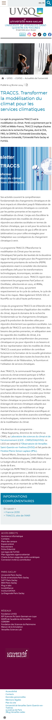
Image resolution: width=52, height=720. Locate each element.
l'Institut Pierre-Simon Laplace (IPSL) (19, 451)
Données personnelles (16, 697)
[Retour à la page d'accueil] (26, 16)
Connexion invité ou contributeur (16, 560)
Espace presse (7, 544)
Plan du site (11, 703)
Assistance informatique (12, 536)
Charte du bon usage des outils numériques (20, 557)
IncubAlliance (7, 588)
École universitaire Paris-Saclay (15, 578)
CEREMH (5, 622)
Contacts (5, 539)
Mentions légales (13, 700)
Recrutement (7, 547)
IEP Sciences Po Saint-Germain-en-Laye (19, 616)
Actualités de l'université (36, 78)
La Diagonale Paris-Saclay (12, 593)
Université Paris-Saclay (11, 575)
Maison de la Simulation (12, 627)
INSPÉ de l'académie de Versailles (16, 619)
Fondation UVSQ (9, 614)
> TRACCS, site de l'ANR (17, 515)
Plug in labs (6, 586)
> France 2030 (12, 512)
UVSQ (10, 78)
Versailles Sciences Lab (11, 630)
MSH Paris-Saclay (9, 583)
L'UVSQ (18, 78)
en (40, 3)
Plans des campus (9, 542)
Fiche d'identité (8, 549)
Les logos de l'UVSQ (10, 552)
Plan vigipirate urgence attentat (15, 555)
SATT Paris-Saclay (9, 580)
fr (43, 3)
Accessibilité (11, 691)
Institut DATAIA (8, 591)
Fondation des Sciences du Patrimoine (18, 624)
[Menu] (4, 3)
